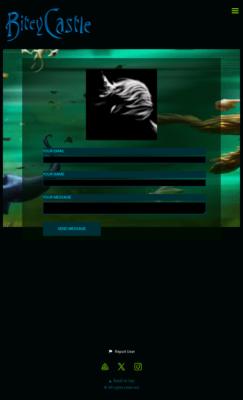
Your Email (54, 151)
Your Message (57, 197)
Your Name (53, 174)
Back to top (124, 380)
